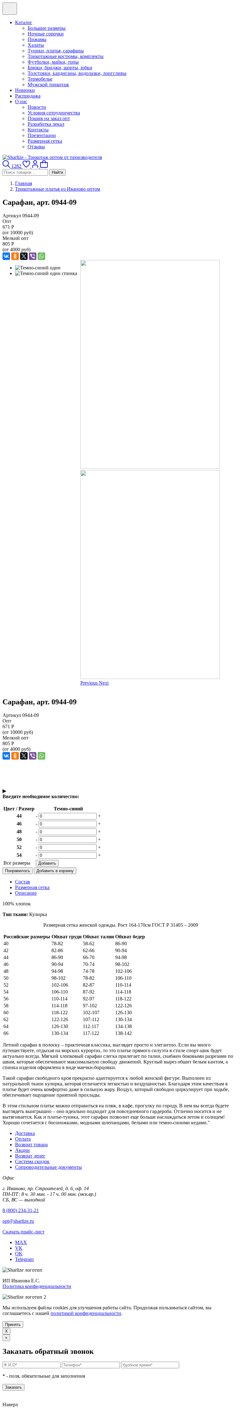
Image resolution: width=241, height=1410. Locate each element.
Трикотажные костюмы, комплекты (66, 56)
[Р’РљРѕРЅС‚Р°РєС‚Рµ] (6, 256)
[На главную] (52, 157)
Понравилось (17, 870)
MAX (21, 1242)
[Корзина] (44, 166)
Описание (26, 893)
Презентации (42, 135)
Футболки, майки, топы (53, 62)
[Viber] (32, 256)
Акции (22, 1150)
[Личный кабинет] (35, 166)
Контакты (38, 129)
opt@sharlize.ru (18, 1221)
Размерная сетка (45, 141)
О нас (21, 101)
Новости (37, 107)
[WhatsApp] (41, 256)
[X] (24, 256)
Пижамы (37, 39)
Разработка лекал (46, 124)
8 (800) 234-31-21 (21, 1210)
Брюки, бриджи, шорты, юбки (60, 67)
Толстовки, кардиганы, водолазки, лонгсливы (77, 73)
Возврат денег (30, 1155)
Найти (57, 172)
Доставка (25, 1133)
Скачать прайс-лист (24, 1231)
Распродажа (27, 95)
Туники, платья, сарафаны (56, 50)
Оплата (23, 1139)
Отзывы (36, 146)
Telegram (24, 1259)
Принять (13, 1324)
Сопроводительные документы (48, 1167)
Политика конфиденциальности (37, 1286)
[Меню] (10, 9)
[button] (89, 683)
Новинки (25, 90)
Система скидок (32, 1161)
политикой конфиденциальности (86, 1313)
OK (19, 1253)
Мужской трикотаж (48, 84)
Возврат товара (31, 1144)
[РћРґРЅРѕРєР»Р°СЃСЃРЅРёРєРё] (15, 256)
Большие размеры (47, 28)
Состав (22, 881)
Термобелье (40, 79)
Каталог (23, 22)
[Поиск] (7, 166)
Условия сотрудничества (54, 112)
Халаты (36, 45)
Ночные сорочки (46, 33)
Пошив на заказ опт (49, 118)
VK (19, 1248)
